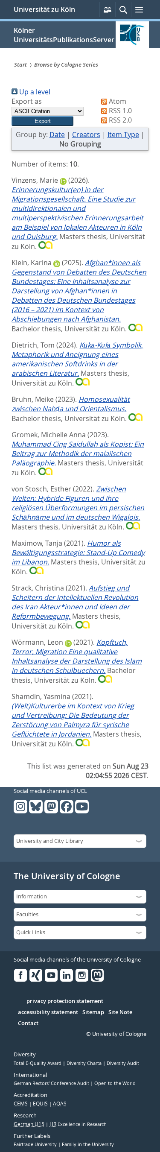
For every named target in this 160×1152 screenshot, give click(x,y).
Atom (116, 101)
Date (57, 134)
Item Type (123, 134)
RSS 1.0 (119, 110)
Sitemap (93, 1012)
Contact (28, 1023)
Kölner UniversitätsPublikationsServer (64, 35)
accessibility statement (48, 1012)
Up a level (33, 91)
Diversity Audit (123, 1063)
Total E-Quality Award (38, 1063)
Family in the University (88, 1144)
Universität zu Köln (44, 9)
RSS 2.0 (119, 120)
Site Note (120, 1012)
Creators (86, 134)
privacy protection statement (64, 1001)
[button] (42, 121)
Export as (27, 101)
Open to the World (115, 1083)
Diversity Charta (85, 1063)
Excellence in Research (78, 1124)
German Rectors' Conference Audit (52, 1083)
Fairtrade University (36, 1144)
